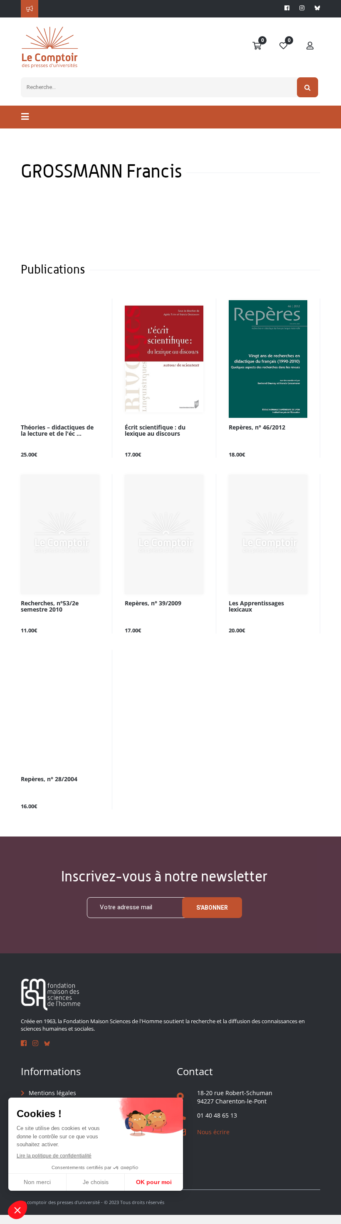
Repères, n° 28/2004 (49, 779)
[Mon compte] (310, 46)
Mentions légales (52, 1093)
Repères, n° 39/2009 (153, 603)
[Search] (307, 87)
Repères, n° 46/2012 (257, 427)
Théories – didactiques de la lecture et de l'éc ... (57, 430)
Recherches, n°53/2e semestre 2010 (50, 606)
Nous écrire (213, 1132)
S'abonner (212, 907)
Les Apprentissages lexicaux (256, 606)
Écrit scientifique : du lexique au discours (155, 430)
